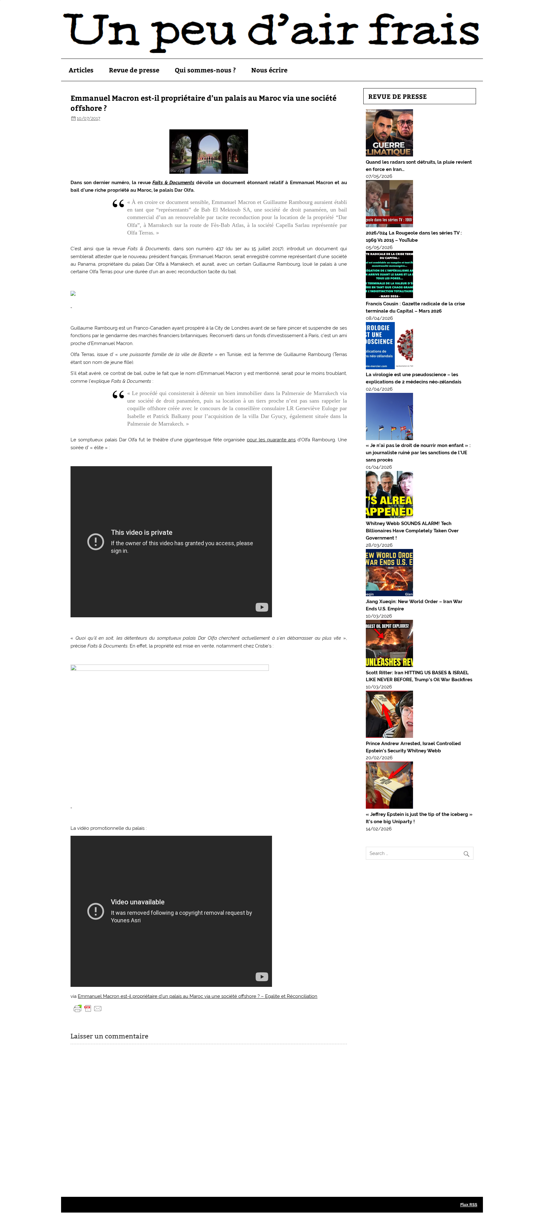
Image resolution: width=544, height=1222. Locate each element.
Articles (81, 69)
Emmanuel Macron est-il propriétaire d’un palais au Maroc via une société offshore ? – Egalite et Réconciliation (197, 996)
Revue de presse (134, 69)
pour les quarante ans (271, 440)
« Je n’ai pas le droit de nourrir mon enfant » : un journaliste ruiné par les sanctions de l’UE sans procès (418, 453)
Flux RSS (468, 1204)
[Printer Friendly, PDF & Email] (88, 1008)
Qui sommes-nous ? (205, 69)
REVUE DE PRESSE (397, 96)
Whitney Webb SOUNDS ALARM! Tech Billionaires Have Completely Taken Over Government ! (412, 531)
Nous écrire (269, 69)
